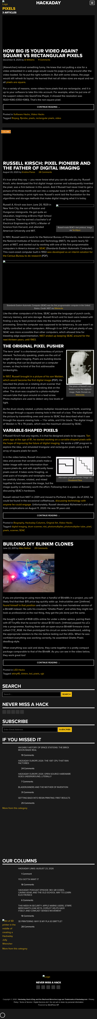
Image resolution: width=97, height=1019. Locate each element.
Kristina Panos (28, 172)
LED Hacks (19, 669)
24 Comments (27, 768)
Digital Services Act (41, 1002)
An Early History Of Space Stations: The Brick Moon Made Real (43, 748)
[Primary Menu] (92, 3)
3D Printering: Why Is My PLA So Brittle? (40, 921)
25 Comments (27, 803)
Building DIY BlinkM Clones (38, 544)
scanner (14, 530)
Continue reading (55, 108)
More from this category (14, 808)
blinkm (24, 673)
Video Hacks (37, 114)
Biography (19, 522)
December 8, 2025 (12, 60)
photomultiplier (55, 526)
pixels (32, 118)
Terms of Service (26, 1002)
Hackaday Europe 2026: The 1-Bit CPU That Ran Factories (43, 762)
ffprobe (24, 118)
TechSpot (76, 230)
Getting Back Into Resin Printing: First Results (44, 798)
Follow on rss (17, 712)
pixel (89, 526)
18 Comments (27, 884)
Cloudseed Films (75, 480)
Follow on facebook (4, 712)
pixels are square (15, 82)
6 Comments (27, 900)
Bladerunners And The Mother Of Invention (43, 787)
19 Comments (27, 755)
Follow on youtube (13, 712)
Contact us (22, 712)
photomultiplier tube (74, 526)
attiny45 (16, 673)
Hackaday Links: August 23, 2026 (36, 868)
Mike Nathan (25, 548)
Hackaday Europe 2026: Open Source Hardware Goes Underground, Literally (44, 775)
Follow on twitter (9, 712)
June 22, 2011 (9, 548)
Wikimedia (58, 308)
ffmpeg (15, 118)
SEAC (42, 248)
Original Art (52, 522)
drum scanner (35, 526)
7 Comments (27, 781)
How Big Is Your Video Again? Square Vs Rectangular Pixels (42, 53)
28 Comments (45, 172)
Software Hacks (22, 114)
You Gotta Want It (28, 879)
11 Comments (44, 60)
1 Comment (26, 874)
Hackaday (48, 3)
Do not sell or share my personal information (66, 1002)
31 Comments (27, 792)
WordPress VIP (53, 1005)
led (30, 673)
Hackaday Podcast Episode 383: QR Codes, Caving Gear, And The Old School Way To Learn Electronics (44, 892)
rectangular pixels (45, 118)
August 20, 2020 (11, 172)
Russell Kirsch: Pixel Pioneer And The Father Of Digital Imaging (46, 165)
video (58, 118)
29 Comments (41, 548)
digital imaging (19, 526)
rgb (42, 673)
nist (45, 526)
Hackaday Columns (35, 522)
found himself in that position (19, 605)
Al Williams (29, 60)
